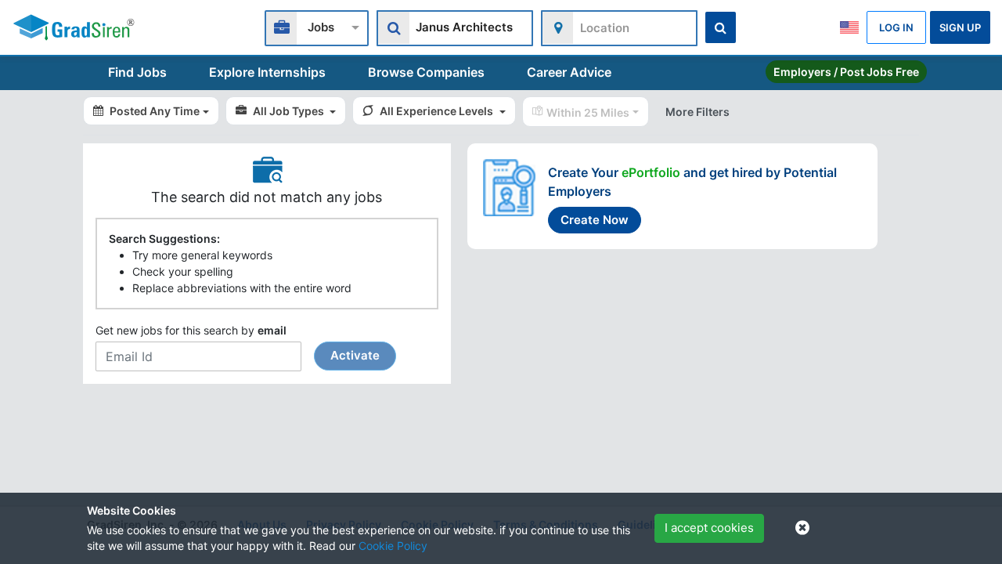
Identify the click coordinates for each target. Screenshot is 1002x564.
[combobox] (316, 26)
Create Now (594, 219)
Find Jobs (137, 72)
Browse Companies (426, 72)
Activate (355, 355)
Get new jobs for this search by (238, 343)
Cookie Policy (393, 545)
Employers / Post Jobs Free (846, 71)
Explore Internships (267, 72)
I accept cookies (709, 527)
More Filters (697, 111)
